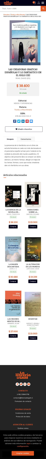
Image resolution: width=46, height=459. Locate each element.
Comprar (13, 227)
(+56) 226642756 (23, 394)
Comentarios (26, 139)
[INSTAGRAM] (25, 384)
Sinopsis (10, 139)
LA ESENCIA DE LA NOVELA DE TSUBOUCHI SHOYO (13, 211)
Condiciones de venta (23, 413)
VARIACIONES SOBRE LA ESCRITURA (33, 211)
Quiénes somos (23, 428)
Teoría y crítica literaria (18, 14)
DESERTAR (32, 319)
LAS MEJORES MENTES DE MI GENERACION (13, 320)
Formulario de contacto (23, 401)
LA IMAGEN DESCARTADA (13, 265)
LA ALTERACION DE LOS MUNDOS (33, 265)
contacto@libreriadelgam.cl (23, 398)
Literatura (6, 14)
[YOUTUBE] (28, 384)
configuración (22, 446)
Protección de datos (23, 417)
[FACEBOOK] (17, 384)
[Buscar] (43, 8)
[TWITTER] (21, 384)
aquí (28, 443)
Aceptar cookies (22, 453)
